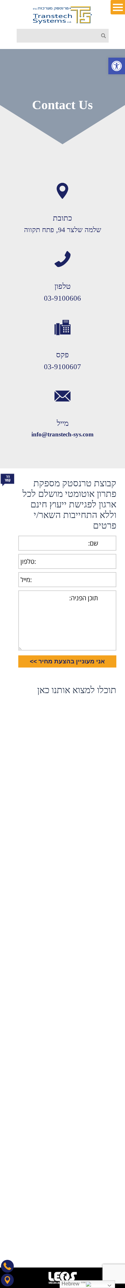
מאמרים (104, 919)
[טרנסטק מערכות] (62, 15)
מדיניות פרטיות (97, 956)
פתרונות (104, 900)
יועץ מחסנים (100, 1145)
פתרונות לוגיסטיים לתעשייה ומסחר (78, 1053)
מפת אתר (102, 965)
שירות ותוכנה (99, 910)
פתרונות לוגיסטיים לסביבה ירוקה (80, 1034)
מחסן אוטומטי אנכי (93, 1127)
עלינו (107, 928)
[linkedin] (79, 1239)
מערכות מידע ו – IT (92, 1071)
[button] (116, 66)
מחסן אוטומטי (98, 1136)
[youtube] (65, 1239)
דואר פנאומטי (98, 1155)
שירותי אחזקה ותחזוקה (89, 1062)
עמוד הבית (101, 891)
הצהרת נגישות (98, 947)
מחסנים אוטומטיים (93, 1108)
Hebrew (71, 1283)
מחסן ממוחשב (98, 1118)
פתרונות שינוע (98, 1090)
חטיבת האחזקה (96, 1006)
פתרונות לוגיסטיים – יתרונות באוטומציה (73, 1043)
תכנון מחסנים (99, 1080)
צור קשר (103, 938)
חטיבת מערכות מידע (91, 1025)
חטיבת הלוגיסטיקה (93, 1015)
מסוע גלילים (100, 1099)
